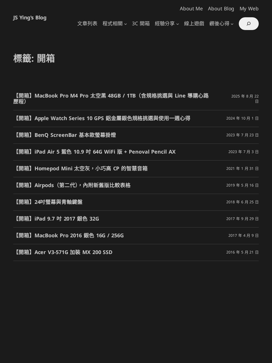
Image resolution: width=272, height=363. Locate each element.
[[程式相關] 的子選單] (125, 23)
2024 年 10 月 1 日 (242, 118)
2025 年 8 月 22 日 (245, 99)
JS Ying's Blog (29, 18)
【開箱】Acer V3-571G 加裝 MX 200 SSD (62, 252)
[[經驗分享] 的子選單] (177, 23)
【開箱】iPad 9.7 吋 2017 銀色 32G (56, 219)
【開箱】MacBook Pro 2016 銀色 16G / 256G (68, 236)
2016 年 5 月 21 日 (242, 252)
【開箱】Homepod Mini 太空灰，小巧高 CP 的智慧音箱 (80, 169)
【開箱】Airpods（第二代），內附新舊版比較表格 (71, 185)
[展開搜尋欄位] (249, 23)
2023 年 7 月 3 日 (243, 151)
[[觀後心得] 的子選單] (232, 23)
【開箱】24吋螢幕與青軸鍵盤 (48, 202)
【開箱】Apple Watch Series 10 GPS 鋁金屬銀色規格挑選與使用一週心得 (101, 118)
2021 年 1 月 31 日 (242, 168)
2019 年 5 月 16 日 (242, 185)
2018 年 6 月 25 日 (242, 202)
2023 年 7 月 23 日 (242, 135)
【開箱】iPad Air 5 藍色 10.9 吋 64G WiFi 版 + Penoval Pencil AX (94, 152)
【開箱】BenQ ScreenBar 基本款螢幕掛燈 (64, 135)
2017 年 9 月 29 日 (242, 218)
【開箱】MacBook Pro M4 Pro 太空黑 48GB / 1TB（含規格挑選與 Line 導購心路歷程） (111, 99)
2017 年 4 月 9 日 (243, 235)
